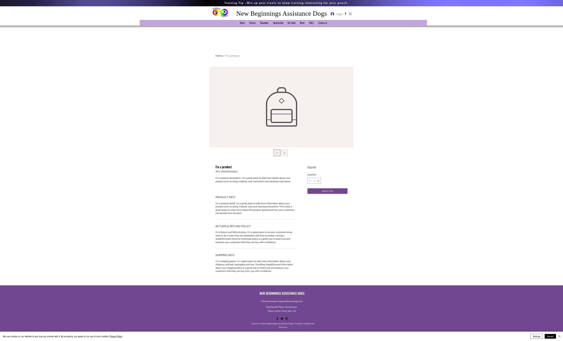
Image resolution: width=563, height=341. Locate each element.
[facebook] (345, 13)
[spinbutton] (314, 180)
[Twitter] (282, 318)
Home (219, 55)
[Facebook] (277, 318)
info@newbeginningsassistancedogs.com (282, 301)
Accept (550, 336)
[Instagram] (286, 318)
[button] (350, 13)
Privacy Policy (116, 336)
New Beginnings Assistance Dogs (281, 13)
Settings (536, 336)
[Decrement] (310, 180)
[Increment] (318, 180)
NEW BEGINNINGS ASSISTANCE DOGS (282, 293)
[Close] (559, 336)
